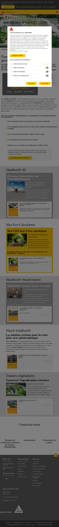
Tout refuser (31, 83)
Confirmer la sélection (17, 55)
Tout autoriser (45, 83)
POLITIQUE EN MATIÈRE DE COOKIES (18, 51)
